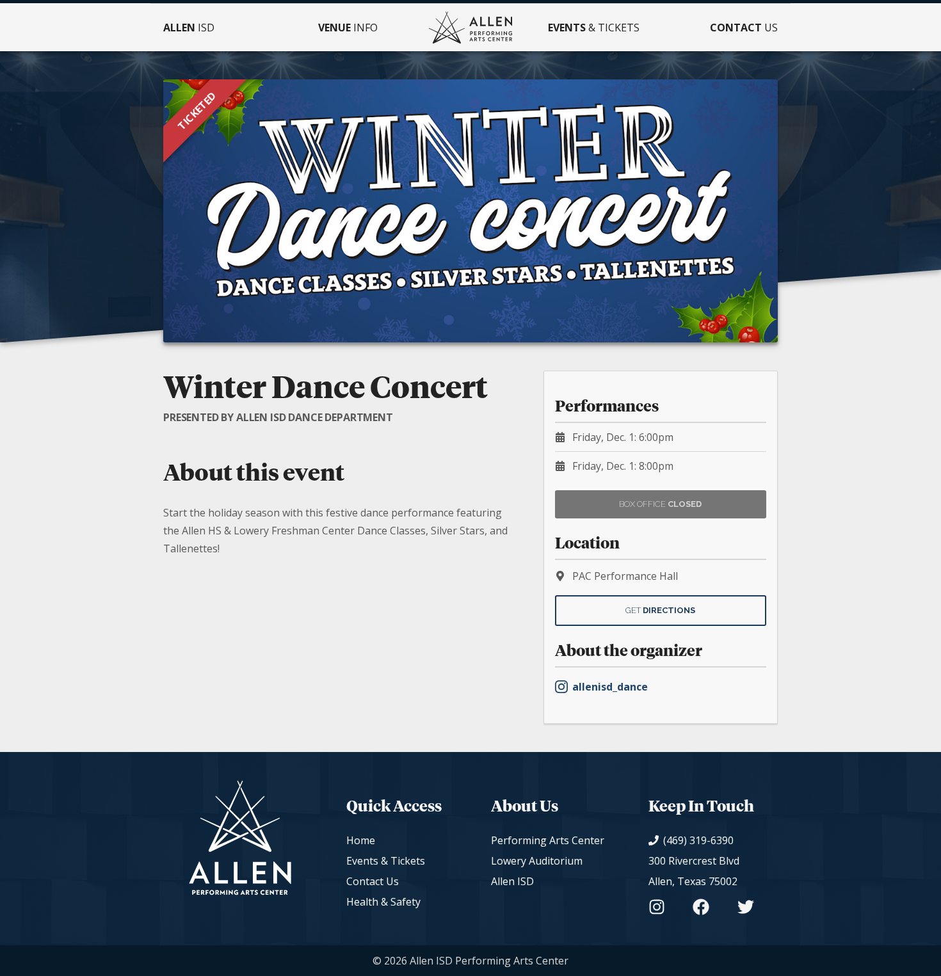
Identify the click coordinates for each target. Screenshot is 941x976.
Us (744, 27)
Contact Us (372, 881)
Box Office (660, 504)
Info (348, 27)
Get (660, 610)
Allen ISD (512, 881)
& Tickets (593, 27)
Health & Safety (383, 902)
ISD (188, 27)
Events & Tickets (385, 861)
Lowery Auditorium (537, 861)
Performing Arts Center (547, 840)
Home (360, 840)
